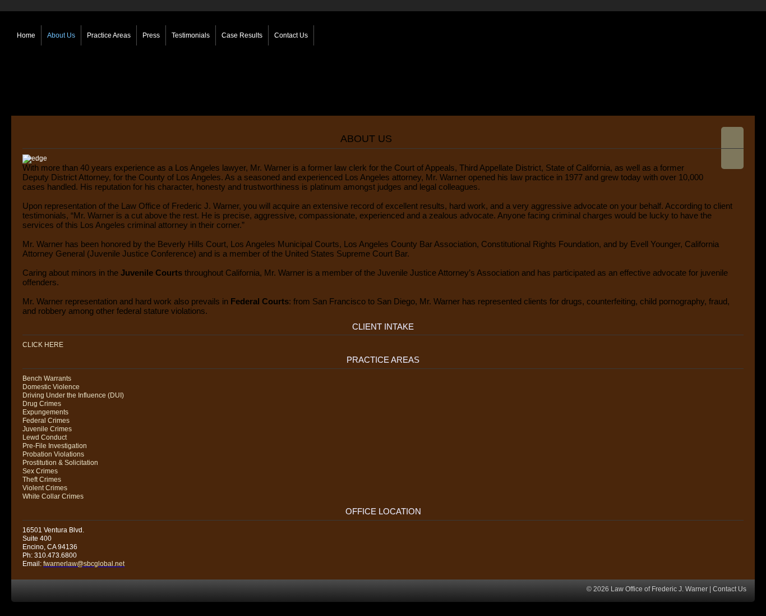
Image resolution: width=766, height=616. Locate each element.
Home (26, 35)
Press (151, 35)
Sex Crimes (40, 471)
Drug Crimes (41, 404)
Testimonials (191, 35)
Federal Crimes (46, 421)
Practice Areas (109, 35)
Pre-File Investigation (54, 446)
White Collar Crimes (53, 496)
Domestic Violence (51, 387)
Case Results (242, 35)
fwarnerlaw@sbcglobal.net (83, 564)
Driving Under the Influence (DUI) (73, 395)
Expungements (45, 412)
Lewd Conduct (44, 437)
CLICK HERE (42, 345)
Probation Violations (53, 454)
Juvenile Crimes (47, 429)
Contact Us (291, 35)
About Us (61, 35)
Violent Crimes (44, 488)
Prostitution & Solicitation (60, 463)
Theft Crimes (41, 479)
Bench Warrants (46, 378)
